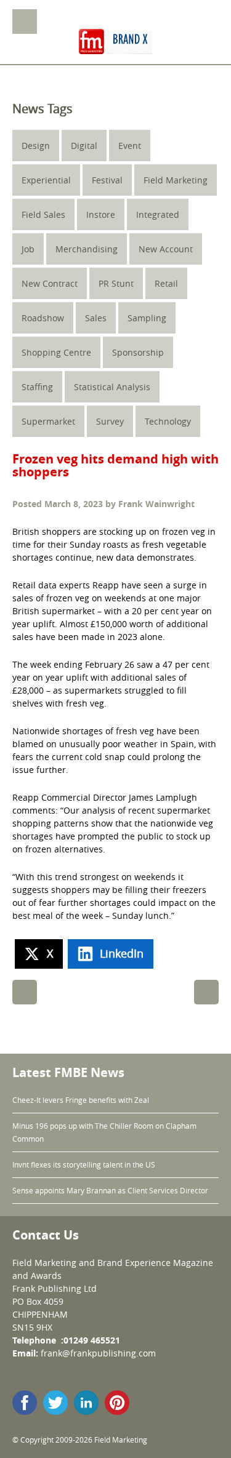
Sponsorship (138, 352)
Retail (166, 283)
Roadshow (43, 318)
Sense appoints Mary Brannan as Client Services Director (110, 1190)
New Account (166, 249)
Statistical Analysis (112, 387)
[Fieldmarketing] (116, 43)
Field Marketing (176, 180)
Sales (96, 318)
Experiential (46, 180)
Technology (168, 421)
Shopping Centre (56, 352)
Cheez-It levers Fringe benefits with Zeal (80, 1100)
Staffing (37, 387)
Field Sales (43, 214)
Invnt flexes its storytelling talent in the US (83, 1164)
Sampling (147, 318)
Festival (107, 180)
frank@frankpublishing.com (98, 1353)
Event (129, 145)
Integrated (157, 214)
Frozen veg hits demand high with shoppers (115, 465)
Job (28, 249)
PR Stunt (116, 283)
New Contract (50, 283)
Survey (110, 421)
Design (36, 145)
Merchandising (86, 249)
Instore (100, 214)
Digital (84, 145)
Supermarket (48, 421)
